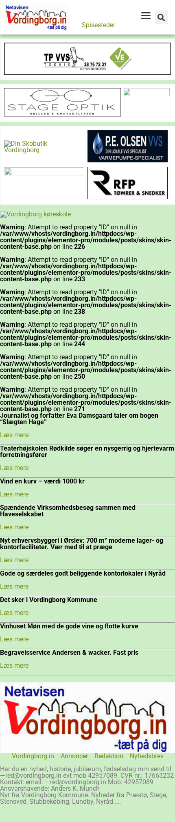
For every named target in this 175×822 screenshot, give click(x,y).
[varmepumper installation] (128, 160)
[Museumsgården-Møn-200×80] (44, 173)
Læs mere (14, 435)
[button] (161, 17)
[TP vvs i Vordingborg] (87, 72)
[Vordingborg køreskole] (35, 214)
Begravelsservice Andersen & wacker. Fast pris (69, 652)
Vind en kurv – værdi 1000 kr (42, 481)
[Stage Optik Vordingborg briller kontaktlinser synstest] (62, 114)
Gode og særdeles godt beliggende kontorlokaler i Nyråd (83, 573)
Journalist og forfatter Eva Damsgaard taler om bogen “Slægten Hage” (79, 419)
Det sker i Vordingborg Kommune (48, 600)
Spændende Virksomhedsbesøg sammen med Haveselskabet (68, 511)
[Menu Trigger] (145, 15)
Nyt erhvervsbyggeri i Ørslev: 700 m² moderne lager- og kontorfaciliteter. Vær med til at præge (81, 544)
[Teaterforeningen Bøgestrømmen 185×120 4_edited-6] (146, 94)
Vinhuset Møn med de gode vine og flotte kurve (69, 626)
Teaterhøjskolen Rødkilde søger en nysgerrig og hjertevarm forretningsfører (87, 451)
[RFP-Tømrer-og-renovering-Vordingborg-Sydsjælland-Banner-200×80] (128, 197)
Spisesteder (98, 25)
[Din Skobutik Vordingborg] (44, 150)
